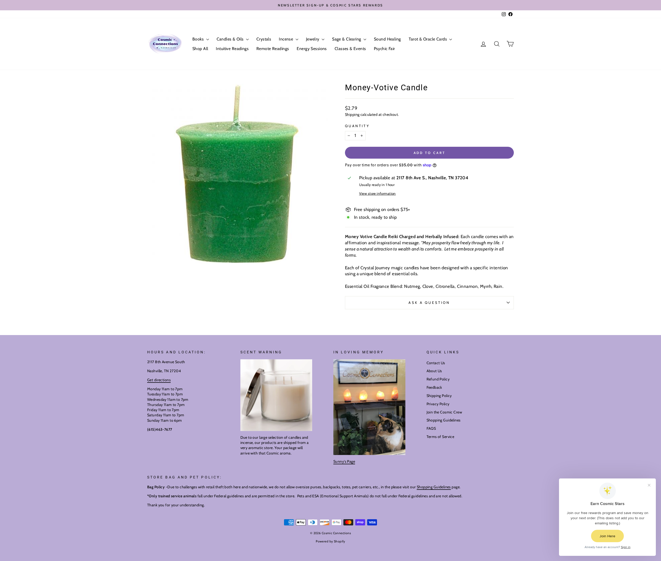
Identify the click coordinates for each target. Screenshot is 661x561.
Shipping (352, 114)
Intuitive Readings (232, 48)
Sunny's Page (344, 461)
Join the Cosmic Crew (444, 412)
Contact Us (436, 363)
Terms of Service (440, 436)
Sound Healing (387, 39)
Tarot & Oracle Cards (428, 39)
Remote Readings (272, 48)
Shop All (200, 48)
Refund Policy (438, 379)
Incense (286, 39)
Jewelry (313, 39)
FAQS (431, 428)
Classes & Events (350, 48)
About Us (434, 371)
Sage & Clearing (347, 39)
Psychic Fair (384, 48)
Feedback (434, 387)
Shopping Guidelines (444, 420)
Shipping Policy (439, 395)
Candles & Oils (231, 39)
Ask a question (429, 302)
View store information (377, 193)
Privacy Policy (438, 404)
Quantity (357, 126)
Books (198, 39)
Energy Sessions (312, 48)
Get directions (159, 380)
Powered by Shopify (330, 541)
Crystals (263, 39)
